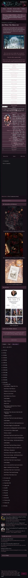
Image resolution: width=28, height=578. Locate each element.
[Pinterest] (24, 2)
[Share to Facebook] (6, 106)
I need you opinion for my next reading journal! (15, 523)
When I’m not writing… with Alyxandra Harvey (13, 440)
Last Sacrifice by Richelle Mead (10, 457)
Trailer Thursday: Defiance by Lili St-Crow (13, 447)
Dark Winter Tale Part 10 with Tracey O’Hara (13, 435)
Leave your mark (20, 110)
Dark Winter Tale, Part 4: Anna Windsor (12, 460)
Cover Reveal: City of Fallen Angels (11, 430)
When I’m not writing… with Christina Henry (13, 455)
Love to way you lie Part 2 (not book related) (13, 465)
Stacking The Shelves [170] (6, 548)
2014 (4, 372)
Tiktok (15, 143)
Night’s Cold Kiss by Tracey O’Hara (11, 467)
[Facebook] (20, 2)
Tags (9, 344)
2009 (4, 506)
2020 (4, 357)
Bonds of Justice (14, 82)
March (5, 497)
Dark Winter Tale (7, 110)
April (5, 495)
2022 (4, 352)
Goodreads (9, 11)
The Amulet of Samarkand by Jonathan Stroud (10, 543)
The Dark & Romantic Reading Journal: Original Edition (14, 257)
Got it (24, 573)
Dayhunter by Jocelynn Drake (10, 391)
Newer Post (5, 156)
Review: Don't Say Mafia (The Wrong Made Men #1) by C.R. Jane (16, 529)
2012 (4, 377)
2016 (4, 367)
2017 (4, 365)
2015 (4, 370)
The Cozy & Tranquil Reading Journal (14, 284)
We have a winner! (7, 433)
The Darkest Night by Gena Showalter (12, 425)
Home (4, 8)
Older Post (23, 156)
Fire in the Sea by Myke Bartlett (7, 539)
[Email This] (3, 106)
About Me (9, 8)
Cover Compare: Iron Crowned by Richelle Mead (14, 437)
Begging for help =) (8, 415)
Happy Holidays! (7, 401)
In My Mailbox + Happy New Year (11, 386)
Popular (4, 344)
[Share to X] (5, 106)
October (6, 480)
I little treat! (6, 403)
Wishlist (23, 8)
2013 (4, 375)
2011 (4, 379)
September (6, 483)
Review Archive (16, 8)
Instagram (19, 143)
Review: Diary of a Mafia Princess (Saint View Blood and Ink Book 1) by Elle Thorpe (16, 517)
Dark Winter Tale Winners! (9, 388)
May (5, 492)
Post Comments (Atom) (13, 196)
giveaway (13, 110)
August (5, 485)
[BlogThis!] (4, 106)
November (6, 478)
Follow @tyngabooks (14, 325)
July (5, 487)
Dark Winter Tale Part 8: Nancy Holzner (12, 445)
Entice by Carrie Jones (8, 393)
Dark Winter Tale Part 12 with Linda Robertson (14, 423)
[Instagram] (23, 2)
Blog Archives (15, 344)
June (5, 490)
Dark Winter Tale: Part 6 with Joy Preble (12, 452)
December (6, 384)
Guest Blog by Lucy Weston (9, 396)
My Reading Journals (17, 11)
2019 (4, 360)
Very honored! (7, 409)
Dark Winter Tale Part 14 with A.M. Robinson (13, 418)
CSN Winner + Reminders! (9, 450)
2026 (4, 350)
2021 (4, 355)
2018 (4, 362)
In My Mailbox (7, 398)
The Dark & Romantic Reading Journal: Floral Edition (14, 231)
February (6, 500)
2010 (4, 382)
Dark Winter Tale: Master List (10, 25)
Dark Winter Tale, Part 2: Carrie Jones (12, 469)
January (5, 502)
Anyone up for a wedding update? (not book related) (15, 428)
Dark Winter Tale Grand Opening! (11, 472)
